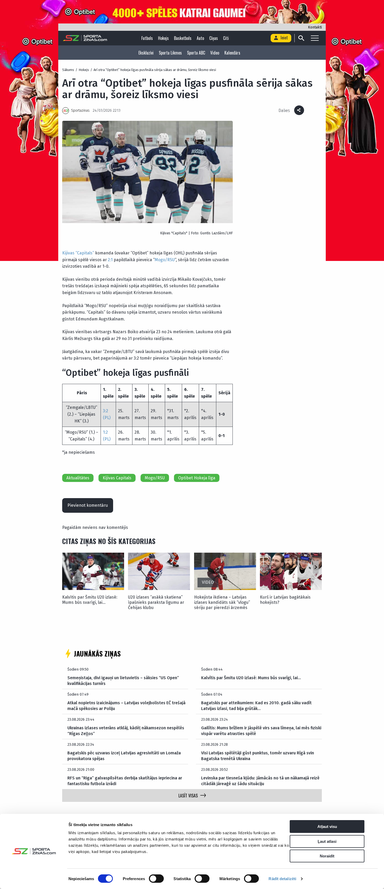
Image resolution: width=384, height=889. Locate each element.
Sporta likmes (170, 53)
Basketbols (182, 38)
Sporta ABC (196, 53)
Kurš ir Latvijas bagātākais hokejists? (285, 600)
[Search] (301, 38)
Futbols (147, 38)
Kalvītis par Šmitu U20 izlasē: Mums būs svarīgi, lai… (89, 600)
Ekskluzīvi (146, 53)
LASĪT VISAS (188, 795)
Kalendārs (232, 53)
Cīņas (213, 38)
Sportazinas (80, 110)
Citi (226, 38)
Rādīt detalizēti (282, 878)
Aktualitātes (77, 477)
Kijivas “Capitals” (78, 252)
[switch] (156, 878)
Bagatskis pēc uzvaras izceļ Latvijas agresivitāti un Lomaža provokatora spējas (124, 755)
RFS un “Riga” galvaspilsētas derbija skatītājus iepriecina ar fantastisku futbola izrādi (124, 780)
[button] (315, 567)
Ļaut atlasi (327, 841)
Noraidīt (327, 856)
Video (214, 53)
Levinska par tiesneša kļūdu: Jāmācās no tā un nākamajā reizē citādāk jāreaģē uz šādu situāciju (260, 780)
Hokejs (163, 38)
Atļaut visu (327, 826)
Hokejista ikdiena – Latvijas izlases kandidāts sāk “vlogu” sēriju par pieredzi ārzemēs (222, 602)
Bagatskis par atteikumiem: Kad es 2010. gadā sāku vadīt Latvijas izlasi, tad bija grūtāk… (256, 705)
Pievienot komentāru (87, 505)
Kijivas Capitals (117, 477)
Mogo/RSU (165, 259)
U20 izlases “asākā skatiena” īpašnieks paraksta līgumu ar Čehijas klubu (156, 602)
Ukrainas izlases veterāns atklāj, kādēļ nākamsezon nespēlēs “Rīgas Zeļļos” (125, 730)
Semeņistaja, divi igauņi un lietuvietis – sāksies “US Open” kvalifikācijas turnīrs (123, 680)
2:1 (110, 259)
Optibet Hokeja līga (196, 477)
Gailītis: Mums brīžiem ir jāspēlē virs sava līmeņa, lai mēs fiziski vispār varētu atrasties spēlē (261, 730)
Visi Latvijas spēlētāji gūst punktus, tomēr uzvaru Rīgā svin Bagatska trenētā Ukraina (257, 755)
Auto (200, 38)
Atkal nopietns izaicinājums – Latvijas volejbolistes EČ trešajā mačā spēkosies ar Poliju (126, 705)
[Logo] (85, 38)
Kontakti (315, 27)
